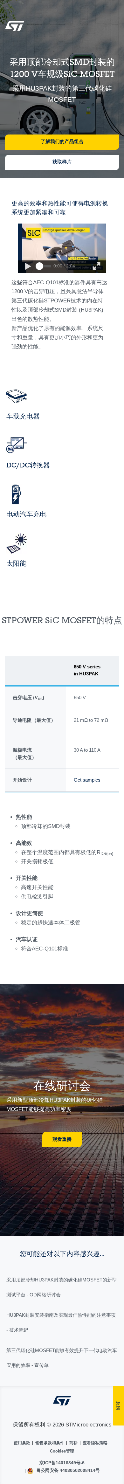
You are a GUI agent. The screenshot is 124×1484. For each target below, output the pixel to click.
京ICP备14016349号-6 (62, 1462)
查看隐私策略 (95, 1442)
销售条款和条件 (49, 1442)
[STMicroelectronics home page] (14, 28)
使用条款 (22, 1442)
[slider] (39, 266)
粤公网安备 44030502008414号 (67, 1470)
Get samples (87, 780)
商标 (73, 1442)
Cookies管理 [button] (62, 1451)
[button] (27, 267)
